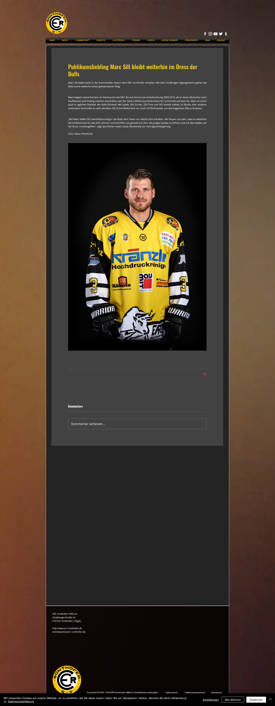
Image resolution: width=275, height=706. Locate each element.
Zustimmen (256, 700)
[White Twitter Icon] (220, 33)
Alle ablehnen (233, 700)
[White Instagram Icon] (210, 33)
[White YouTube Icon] (215, 33)
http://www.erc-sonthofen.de (67, 628)
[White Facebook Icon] (205, 33)
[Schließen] (270, 699)
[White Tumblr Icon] (226, 33)
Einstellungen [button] (211, 700)
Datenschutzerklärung (21, 701)
